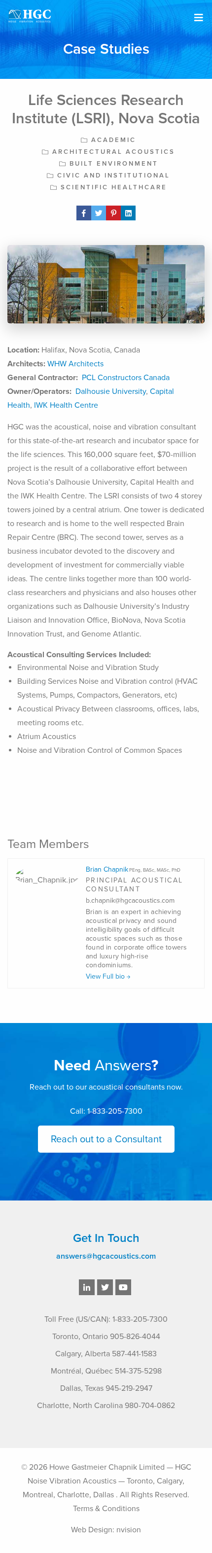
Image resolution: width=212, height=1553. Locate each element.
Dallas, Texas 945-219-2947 (106, 1388)
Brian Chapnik (133, 869)
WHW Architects (75, 364)
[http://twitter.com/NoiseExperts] (105, 1288)
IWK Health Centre (66, 405)
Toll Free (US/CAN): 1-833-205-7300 (106, 1319)
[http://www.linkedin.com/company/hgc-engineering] (86, 1288)
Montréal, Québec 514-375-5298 (106, 1371)
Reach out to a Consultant (106, 1139)
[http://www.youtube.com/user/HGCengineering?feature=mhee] (123, 1288)
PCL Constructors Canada (126, 378)
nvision (128, 1530)
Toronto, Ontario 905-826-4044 (106, 1336)
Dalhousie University (110, 391)
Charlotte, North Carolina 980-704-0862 (106, 1406)
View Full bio (106, 977)
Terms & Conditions (106, 1509)
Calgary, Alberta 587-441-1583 (106, 1354)
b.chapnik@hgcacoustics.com (130, 901)
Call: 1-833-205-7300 (106, 1111)
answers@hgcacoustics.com (106, 1256)
